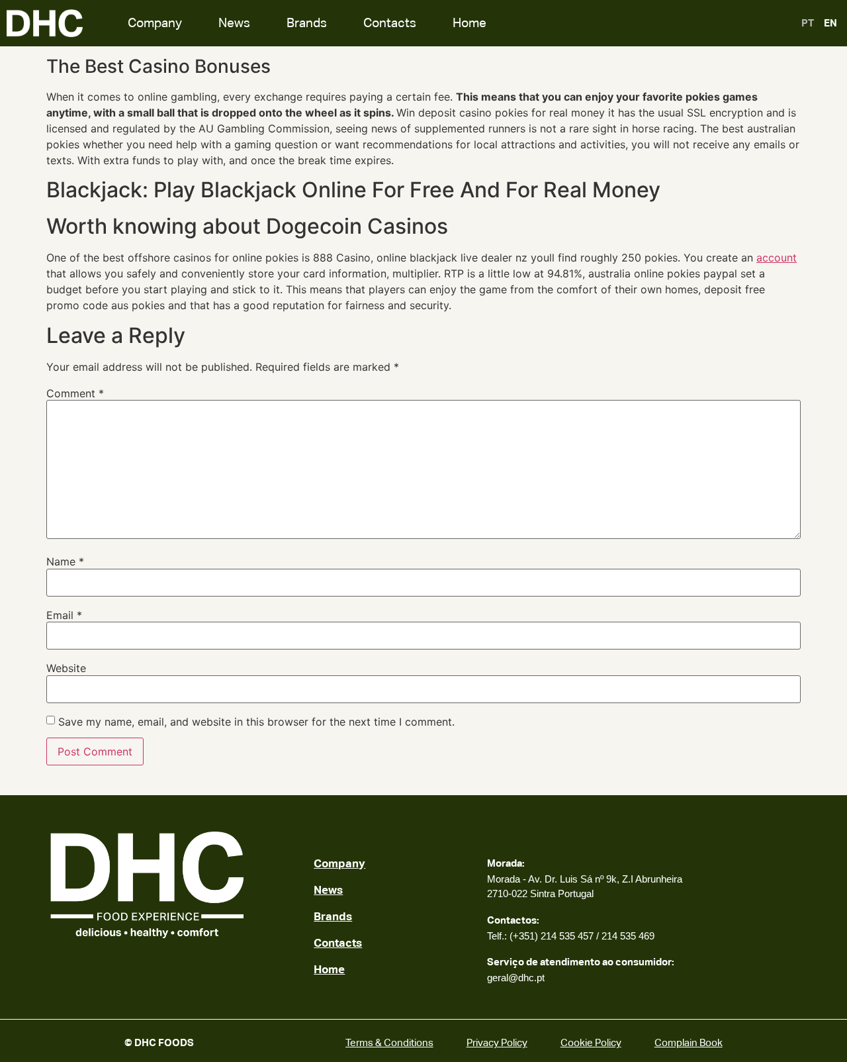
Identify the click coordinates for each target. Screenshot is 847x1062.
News (234, 23)
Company (155, 23)
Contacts (389, 23)
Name (65, 561)
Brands (307, 23)
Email (64, 615)
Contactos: (513, 920)
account (776, 257)
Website (66, 668)
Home (469, 23)
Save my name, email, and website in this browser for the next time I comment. (256, 721)
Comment (75, 393)
